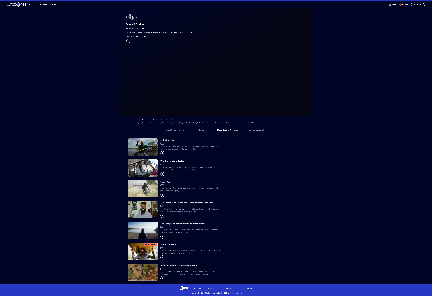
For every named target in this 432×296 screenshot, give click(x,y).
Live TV (33, 4)
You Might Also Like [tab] (257, 130)
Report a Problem (152, 120)
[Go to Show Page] (219, 17)
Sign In (415, 4)
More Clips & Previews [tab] (227, 130)
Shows (44, 4)
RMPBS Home (247, 288)
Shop (394, 4)
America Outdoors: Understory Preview (178, 265)
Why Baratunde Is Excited (172, 161)
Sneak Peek (165, 182)
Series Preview (167, 140)
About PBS (198, 288)
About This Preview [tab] (175, 130)
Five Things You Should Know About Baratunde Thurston (187, 203)
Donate (405, 4)
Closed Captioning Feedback (171, 120)
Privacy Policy (212, 288)
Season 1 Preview (168, 244)
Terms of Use (227, 288)
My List (57, 4)
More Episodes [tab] (200, 130)
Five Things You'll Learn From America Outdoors (182, 223)
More (252, 123)
